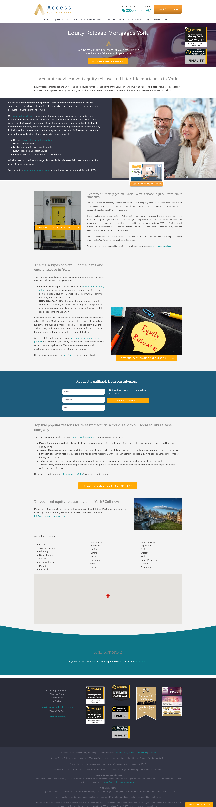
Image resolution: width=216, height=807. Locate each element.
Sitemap (152, 753)
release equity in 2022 (72, 474)
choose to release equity (83, 437)
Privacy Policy (114, 394)
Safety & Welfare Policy (57, 717)
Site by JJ (142, 753)
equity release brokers (23, 116)
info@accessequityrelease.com (50, 516)
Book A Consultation (167, 9)
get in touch (140, 662)
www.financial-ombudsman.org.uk (120, 782)
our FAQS (67, 355)
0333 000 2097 (138, 11)
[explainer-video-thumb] (146, 163)
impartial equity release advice (37, 140)
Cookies (133, 753)
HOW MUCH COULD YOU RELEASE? (108, 61)
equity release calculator (160, 246)
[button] (108, 596)
